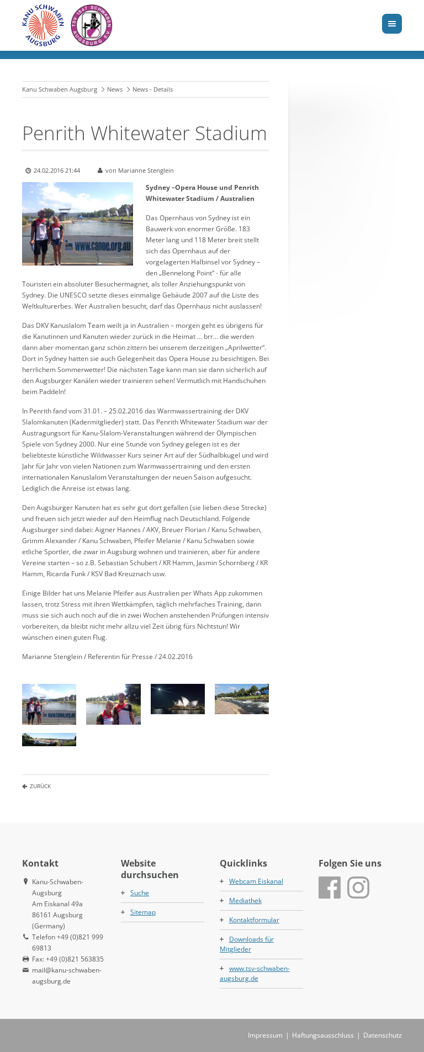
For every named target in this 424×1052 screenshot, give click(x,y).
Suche (139, 892)
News (115, 89)
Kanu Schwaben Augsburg (59, 89)
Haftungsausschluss (323, 1035)
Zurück (40, 786)
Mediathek (245, 900)
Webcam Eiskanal (256, 881)
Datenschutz (382, 1035)
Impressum (265, 1035)
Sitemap (143, 912)
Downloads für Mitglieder (247, 944)
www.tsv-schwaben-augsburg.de (255, 973)
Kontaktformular (254, 920)
